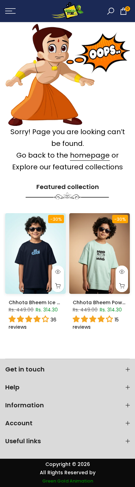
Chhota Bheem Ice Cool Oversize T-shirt (59, 302)
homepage (90, 155)
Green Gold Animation (67, 481)
